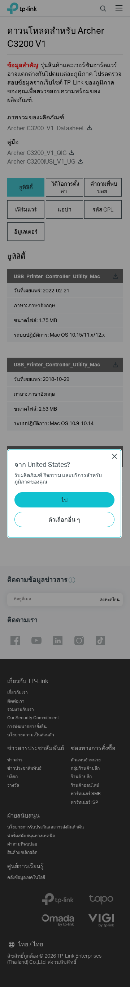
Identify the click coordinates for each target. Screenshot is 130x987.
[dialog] (65, 493)
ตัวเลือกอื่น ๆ (64, 519)
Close (114, 456)
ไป (64, 499)
